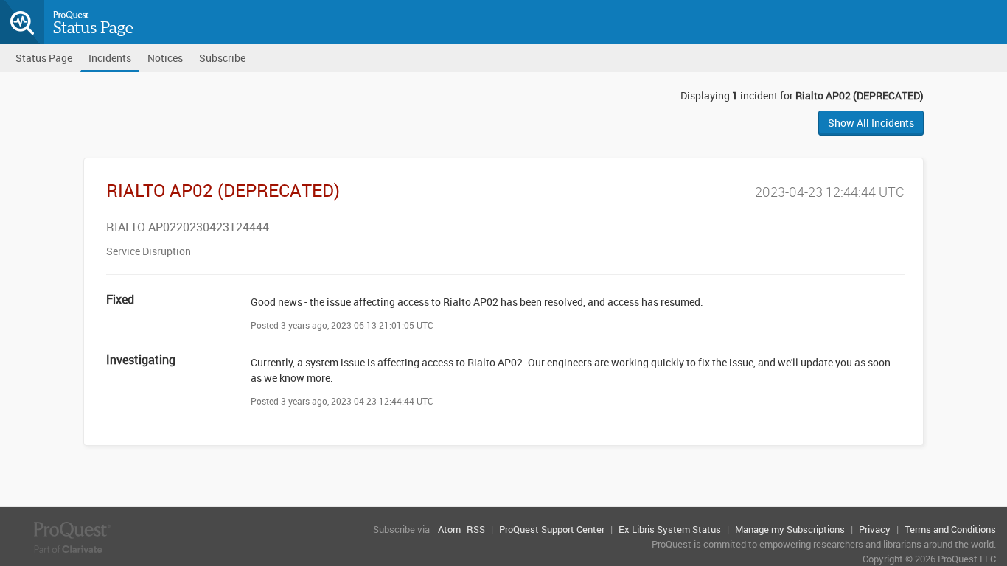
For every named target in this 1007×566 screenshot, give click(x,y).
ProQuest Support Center (551, 529)
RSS (476, 529)
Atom (449, 529)
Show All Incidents (871, 123)
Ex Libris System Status (670, 529)
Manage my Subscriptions (790, 529)
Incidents (109, 58)
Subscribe (222, 58)
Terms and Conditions (950, 529)
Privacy (875, 529)
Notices (165, 58)
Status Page (93, 27)
